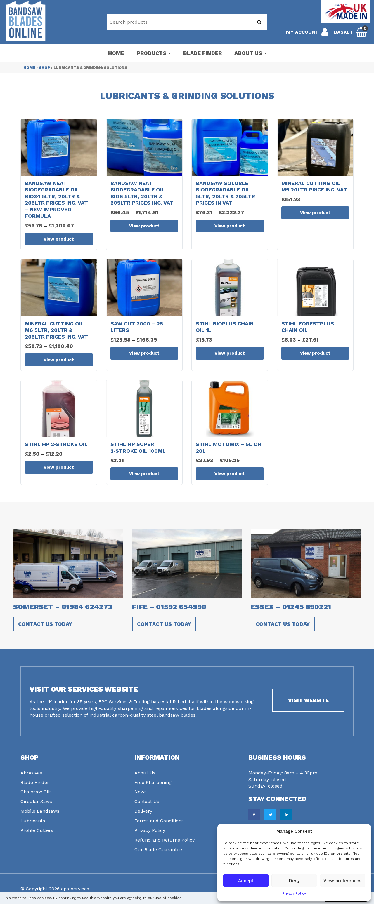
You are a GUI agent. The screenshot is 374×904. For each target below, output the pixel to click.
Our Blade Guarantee (158, 849)
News (140, 792)
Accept (246, 880)
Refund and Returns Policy (164, 840)
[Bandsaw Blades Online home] (25, 21)
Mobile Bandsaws (39, 811)
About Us (249, 53)
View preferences (342, 880)
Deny (294, 880)
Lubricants (32, 820)
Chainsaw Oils (36, 792)
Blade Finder (202, 53)
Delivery (143, 811)
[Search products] (259, 22)
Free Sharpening (153, 782)
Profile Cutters (36, 830)
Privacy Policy (294, 893)
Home (116, 53)
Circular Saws (36, 801)
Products (152, 53)
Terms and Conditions (159, 820)
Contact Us (146, 801)
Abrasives (31, 773)
